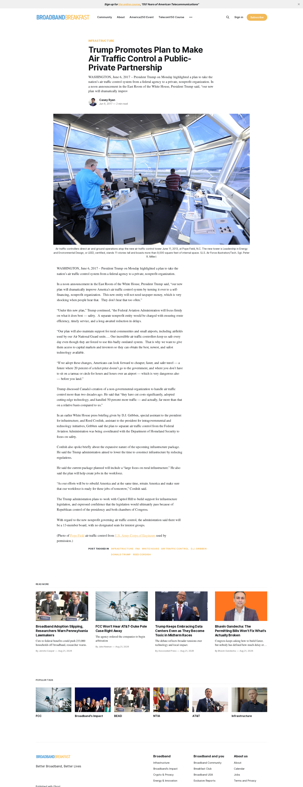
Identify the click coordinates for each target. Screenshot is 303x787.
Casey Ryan (107, 100)
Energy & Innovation (165, 780)
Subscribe (257, 17)
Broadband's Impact (165, 768)
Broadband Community (207, 762)
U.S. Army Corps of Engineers (135, 535)
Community (104, 17)
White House (150, 548)
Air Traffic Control (175, 548)
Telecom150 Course (171, 17)
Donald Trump (121, 554)
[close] (299, 4)
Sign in (238, 17)
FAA (137, 548)
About (121, 17)
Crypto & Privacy (163, 774)
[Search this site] (228, 17)
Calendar (239, 768)
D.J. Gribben (199, 548)
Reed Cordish (142, 554)
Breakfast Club (203, 768)
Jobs (237, 774)
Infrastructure (101, 40)
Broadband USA (203, 774)
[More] (191, 17)
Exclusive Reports (205, 780)
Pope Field (77, 535)
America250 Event (142, 17)
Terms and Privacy (245, 780)
